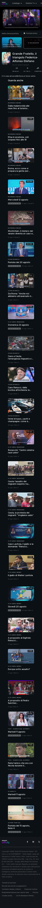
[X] (39, 842)
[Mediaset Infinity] (4, 3)
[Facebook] (27, 842)
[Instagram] (33, 842)
